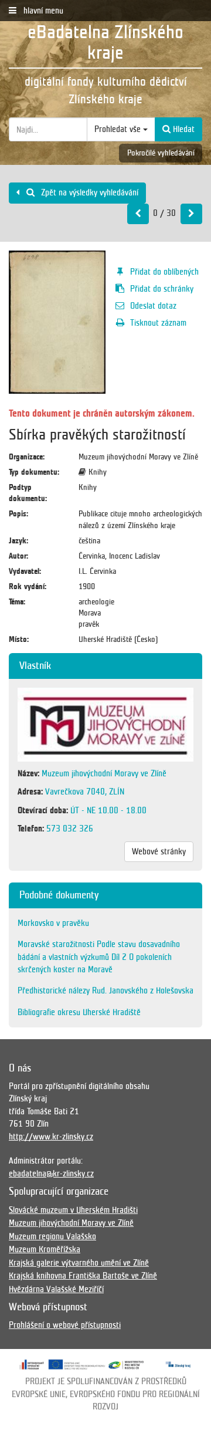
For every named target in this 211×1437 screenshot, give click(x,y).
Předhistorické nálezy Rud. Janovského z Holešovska (105, 990)
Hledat (183, 129)
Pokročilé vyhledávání (161, 152)
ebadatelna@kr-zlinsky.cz (51, 1173)
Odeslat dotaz (153, 305)
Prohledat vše (118, 129)
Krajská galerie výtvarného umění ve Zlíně (79, 1262)
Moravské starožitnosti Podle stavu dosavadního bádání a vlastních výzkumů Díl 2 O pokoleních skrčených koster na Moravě (99, 956)
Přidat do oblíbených (164, 271)
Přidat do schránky (161, 288)
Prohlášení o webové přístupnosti (65, 1325)
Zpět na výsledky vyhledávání (88, 192)
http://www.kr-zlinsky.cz (51, 1136)
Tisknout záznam (158, 322)
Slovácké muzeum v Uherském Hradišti (73, 1210)
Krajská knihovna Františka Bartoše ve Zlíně (83, 1275)
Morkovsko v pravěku (53, 923)
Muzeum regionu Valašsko (52, 1236)
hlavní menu (42, 10)
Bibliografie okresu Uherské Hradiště (79, 1012)
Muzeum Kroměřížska (44, 1249)
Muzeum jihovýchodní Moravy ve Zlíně (71, 1223)
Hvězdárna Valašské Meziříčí (56, 1289)
